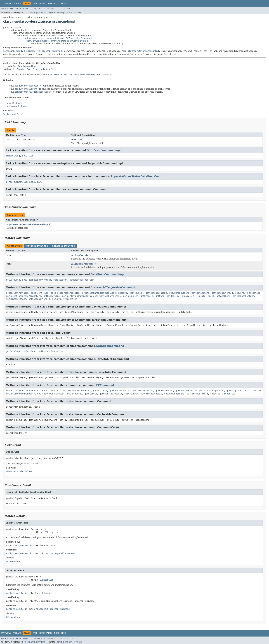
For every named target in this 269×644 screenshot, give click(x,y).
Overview (6, 3)
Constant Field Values (19, 471)
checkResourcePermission (65, 293)
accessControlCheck (17, 293)
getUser (160, 296)
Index (56, 3)
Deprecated (45, 3)
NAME (39, 182)
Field (23, 12)
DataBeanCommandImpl (25, 66)
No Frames (49, 9)
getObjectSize (51, 296)
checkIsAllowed (39, 293)
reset (211, 296)
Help (63, 3)
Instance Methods (37, 246)
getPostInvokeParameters (76, 296)
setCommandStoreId (39, 299)
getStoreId (147, 296)
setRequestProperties (82, 280)
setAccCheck (223, 296)
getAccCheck (136, 293)
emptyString (13, 155)
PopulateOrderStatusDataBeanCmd (140, 51)
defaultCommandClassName (20, 182)
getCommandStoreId (222, 293)
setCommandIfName (16, 299)
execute (122, 293)
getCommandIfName (179, 293)
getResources (130, 296)
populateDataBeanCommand (36, 280)
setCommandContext (243, 296)
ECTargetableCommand (50, 51)
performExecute (79, 255)
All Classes (66, 9)
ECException (51, 532)
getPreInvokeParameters (107, 296)
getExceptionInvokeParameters (23, 296)
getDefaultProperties (247, 293)
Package (17, 3)
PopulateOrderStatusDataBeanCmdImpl (28, 224)
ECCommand (29, 51)
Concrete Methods (63, 246)
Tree (35, 3)
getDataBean (13, 280)
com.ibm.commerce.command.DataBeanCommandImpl (57, 41)
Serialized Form (12, 114)
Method (41, 12)
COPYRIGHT (76, 139)
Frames (38, 9)
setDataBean (60, 280)
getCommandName (200, 293)
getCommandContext (156, 293)
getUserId (172, 296)
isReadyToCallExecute (192, 296)
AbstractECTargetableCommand (113, 287)
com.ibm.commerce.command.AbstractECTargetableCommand (57, 38)
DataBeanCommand (12, 51)
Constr (31, 12)
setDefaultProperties (64, 299)
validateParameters (82, 264)
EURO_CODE (27, 155)
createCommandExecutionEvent (99, 293)
